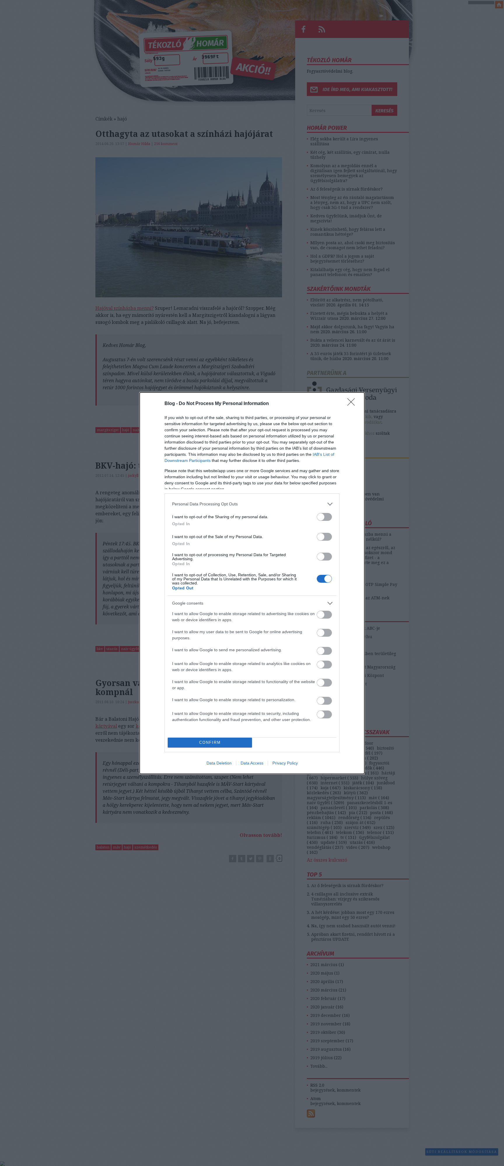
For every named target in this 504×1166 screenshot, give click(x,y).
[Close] (352, 403)
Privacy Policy (285, 763)
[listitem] (252, 504)
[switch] (324, 517)
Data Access (252, 763)
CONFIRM (210, 742)
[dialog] (252, 583)
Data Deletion (219, 763)
